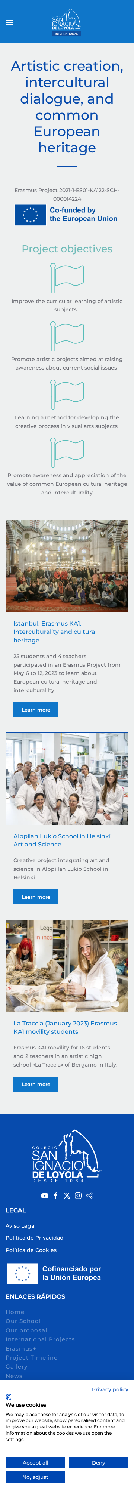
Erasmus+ (21, 1348)
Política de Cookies (31, 1250)
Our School (23, 1320)
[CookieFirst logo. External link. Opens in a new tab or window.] (8, 1397)
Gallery (17, 1366)
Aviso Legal (21, 1225)
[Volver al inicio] (67, 22)
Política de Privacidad (35, 1237)
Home (15, 1311)
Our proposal (26, 1330)
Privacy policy (110, 1389)
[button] (9, 22)
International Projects (40, 1339)
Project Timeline (32, 1357)
